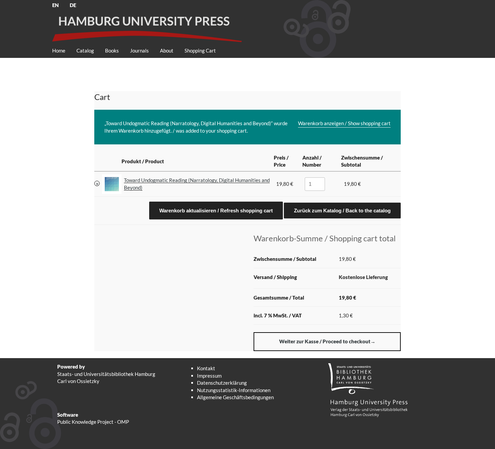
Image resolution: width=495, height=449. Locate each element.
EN (55, 5)
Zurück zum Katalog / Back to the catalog (342, 210)
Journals (139, 50)
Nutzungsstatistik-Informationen (233, 390)
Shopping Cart (200, 50)
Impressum (209, 376)
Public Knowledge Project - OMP (93, 422)
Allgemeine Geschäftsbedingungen (235, 397)
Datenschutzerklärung (222, 383)
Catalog (85, 50)
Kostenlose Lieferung (363, 277)
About (166, 50)
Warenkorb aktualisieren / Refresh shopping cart (216, 210)
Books (112, 50)
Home (58, 50)
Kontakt (206, 368)
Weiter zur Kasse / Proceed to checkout (324, 341)
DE (73, 5)
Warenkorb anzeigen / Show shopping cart (344, 123)
